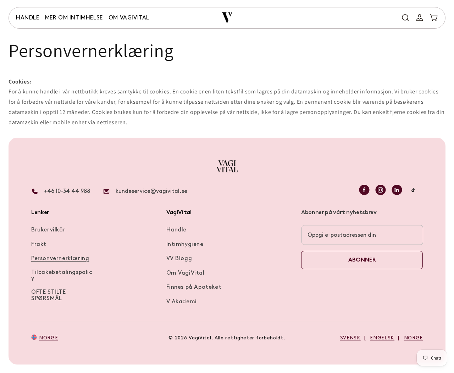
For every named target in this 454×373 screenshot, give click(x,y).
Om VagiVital (185, 273)
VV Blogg (179, 259)
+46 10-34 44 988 (67, 191)
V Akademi (181, 302)
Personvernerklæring (60, 259)
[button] (27, 18)
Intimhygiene (185, 244)
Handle (176, 230)
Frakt (38, 244)
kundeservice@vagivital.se (151, 191)
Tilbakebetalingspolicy (62, 276)
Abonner (362, 260)
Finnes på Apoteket (194, 287)
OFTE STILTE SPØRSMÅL (48, 295)
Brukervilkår (48, 230)
